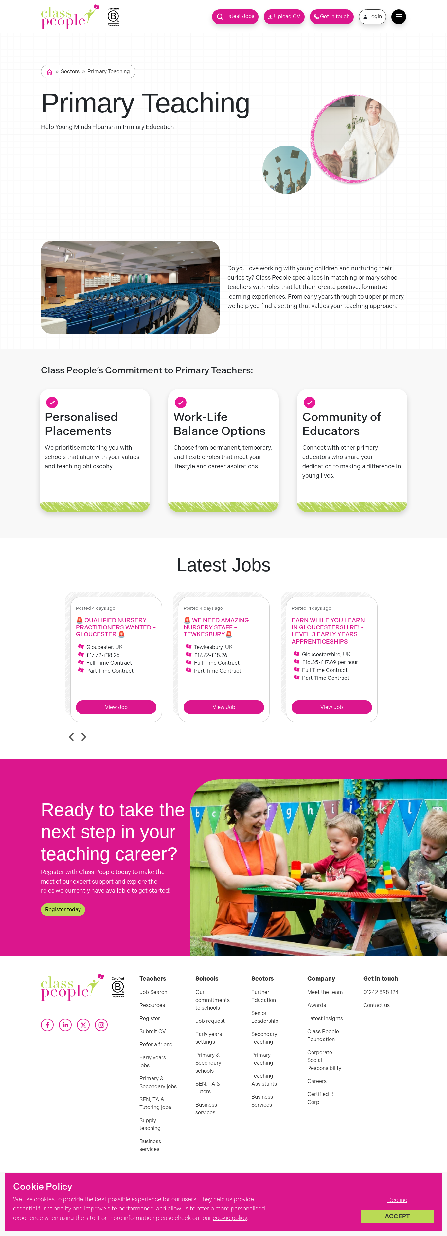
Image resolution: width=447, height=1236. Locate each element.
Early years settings (208, 1038)
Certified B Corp (320, 1098)
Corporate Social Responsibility (324, 1060)
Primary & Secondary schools (208, 1063)
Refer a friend (156, 1044)
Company (321, 978)
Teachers (152, 978)
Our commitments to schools (212, 1000)
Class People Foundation (323, 1035)
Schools (207, 978)
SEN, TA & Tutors (207, 1088)
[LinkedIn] (65, 1025)
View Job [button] (116, 707)
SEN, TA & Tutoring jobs (155, 1103)
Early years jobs (152, 1062)
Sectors (70, 71)
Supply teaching (150, 1124)
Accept (397, 1216)
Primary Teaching (108, 71)
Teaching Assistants (264, 1080)
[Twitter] (83, 1025)
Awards (316, 1005)
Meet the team (325, 992)
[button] (235, 16)
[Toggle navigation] (398, 16)
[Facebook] (47, 1025)
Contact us (376, 1005)
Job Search (153, 992)
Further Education (263, 996)
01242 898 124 (381, 992)
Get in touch (380, 978)
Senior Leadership (264, 1017)
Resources (152, 1005)
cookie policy (230, 1218)
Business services (150, 1145)
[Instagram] (101, 1025)
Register (149, 1018)
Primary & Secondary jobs (158, 1082)
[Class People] (70, 17)
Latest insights (325, 1018)
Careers (317, 1081)
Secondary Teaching (264, 1038)
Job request (210, 1021)
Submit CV (152, 1031)
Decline (397, 1200)
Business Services (262, 1101)
